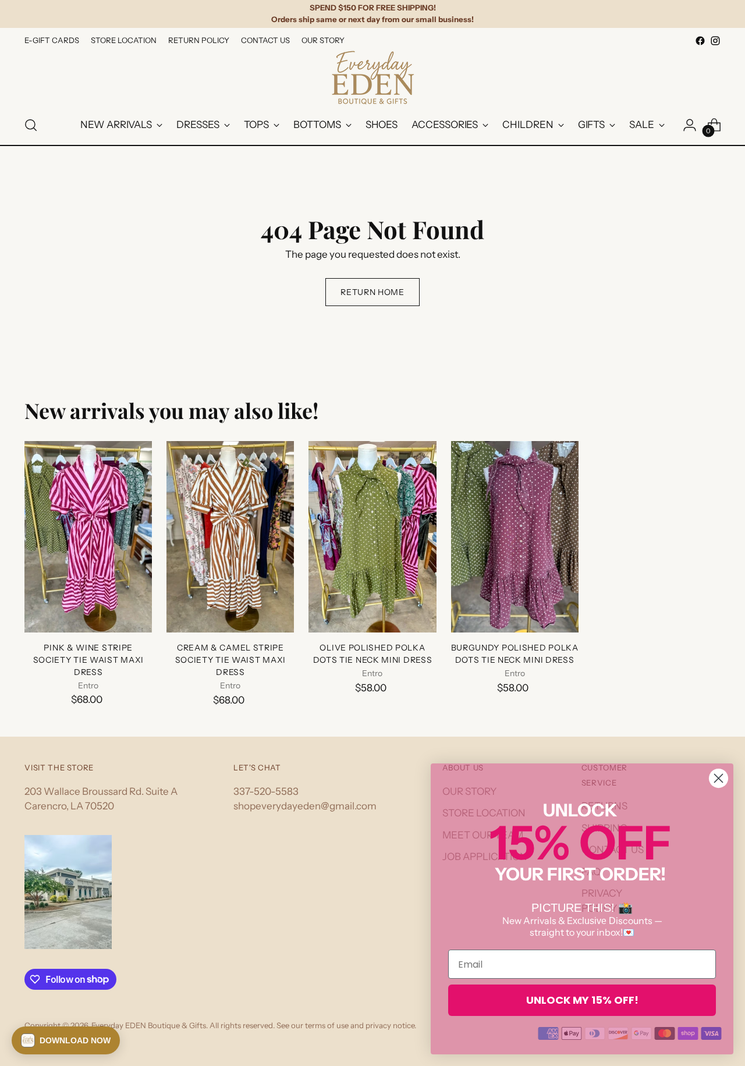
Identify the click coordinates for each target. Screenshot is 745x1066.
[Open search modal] (30, 125)
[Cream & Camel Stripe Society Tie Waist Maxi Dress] (230, 537)
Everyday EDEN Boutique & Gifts (148, 1025)
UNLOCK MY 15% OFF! (582, 1000)
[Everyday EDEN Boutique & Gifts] (372, 77)
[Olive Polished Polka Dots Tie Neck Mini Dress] (372, 537)
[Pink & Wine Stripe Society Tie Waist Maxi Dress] (88, 537)
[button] (66, 1040)
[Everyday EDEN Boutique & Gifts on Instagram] (715, 40)
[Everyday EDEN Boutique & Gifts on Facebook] (700, 40)
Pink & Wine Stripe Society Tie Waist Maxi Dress (88, 659)
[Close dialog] (718, 778)
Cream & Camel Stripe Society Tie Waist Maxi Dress (230, 659)
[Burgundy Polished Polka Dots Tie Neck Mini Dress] (515, 537)
